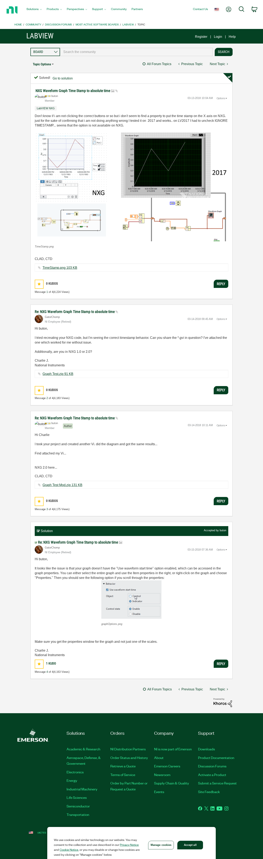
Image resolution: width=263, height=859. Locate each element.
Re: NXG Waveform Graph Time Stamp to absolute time (75, 311)
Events (159, 791)
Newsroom (162, 774)
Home (18, 24)
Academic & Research (83, 749)
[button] (131, 186)
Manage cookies (161, 844)
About (159, 757)
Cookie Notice (69, 850)
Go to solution (63, 78)
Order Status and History (129, 757)
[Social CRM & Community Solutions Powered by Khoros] (222, 702)
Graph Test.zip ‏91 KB (58, 374)
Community (33, 24)
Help (232, 36)
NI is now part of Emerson (173, 749)
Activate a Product (212, 774)
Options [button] (221, 98)
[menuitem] (34, 10)
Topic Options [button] (42, 64)
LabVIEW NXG (46, 108)
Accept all (190, 844)
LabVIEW (128, 24)
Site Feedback (209, 791)
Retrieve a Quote (123, 766)
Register (201, 36)
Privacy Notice (129, 845)
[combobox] (136, 52)
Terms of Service (122, 774)
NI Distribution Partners (128, 749)
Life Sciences (77, 797)
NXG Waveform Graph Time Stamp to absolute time (73, 91)
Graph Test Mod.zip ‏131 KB (62, 485)
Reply (221, 284)
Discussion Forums (58, 24)
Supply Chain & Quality (171, 783)
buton (223, 530)
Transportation (78, 814)
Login (218, 36)
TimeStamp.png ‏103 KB (60, 267)
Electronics (75, 772)
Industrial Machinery (82, 789)
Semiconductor (78, 806)
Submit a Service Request (217, 783)
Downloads (206, 749)
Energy (72, 780)
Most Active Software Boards (97, 24)
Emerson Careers (167, 766)
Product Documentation (216, 757)
